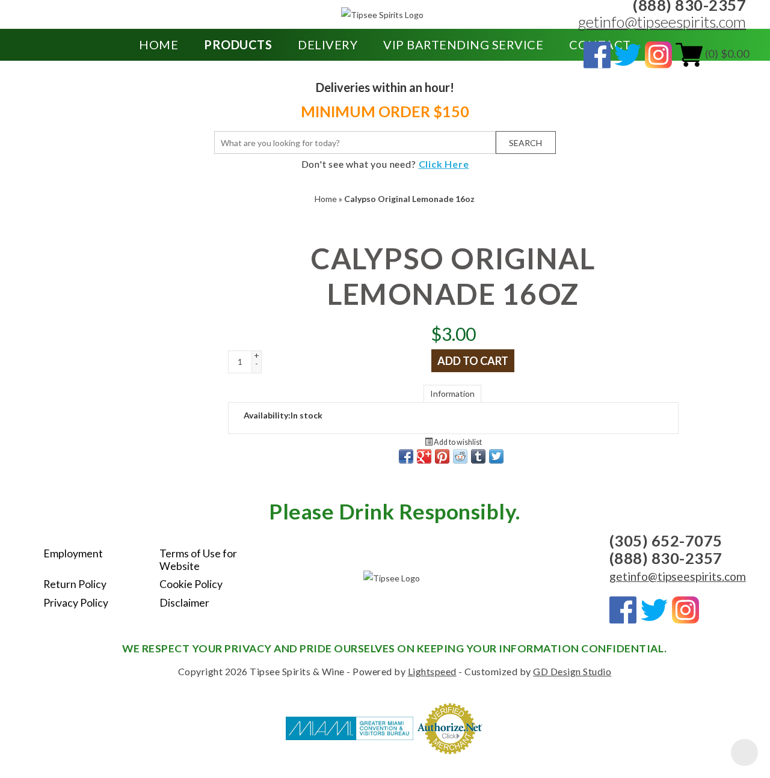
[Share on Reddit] (460, 456)
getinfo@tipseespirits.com (662, 22)
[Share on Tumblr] (478, 456)
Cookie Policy (191, 584)
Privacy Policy (75, 602)
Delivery (327, 44)
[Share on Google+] (424, 456)
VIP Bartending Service (463, 44)
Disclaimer (184, 602)
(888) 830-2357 (665, 558)
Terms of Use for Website (198, 559)
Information (452, 393)
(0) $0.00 (726, 53)
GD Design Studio (572, 671)
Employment (73, 553)
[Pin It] (442, 456)
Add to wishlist (457, 442)
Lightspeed (432, 671)
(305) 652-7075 (665, 540)
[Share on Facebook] (406, 456)
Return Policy (74, 584)
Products (238, 44)
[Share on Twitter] (496, 456)
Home (158, 44)
